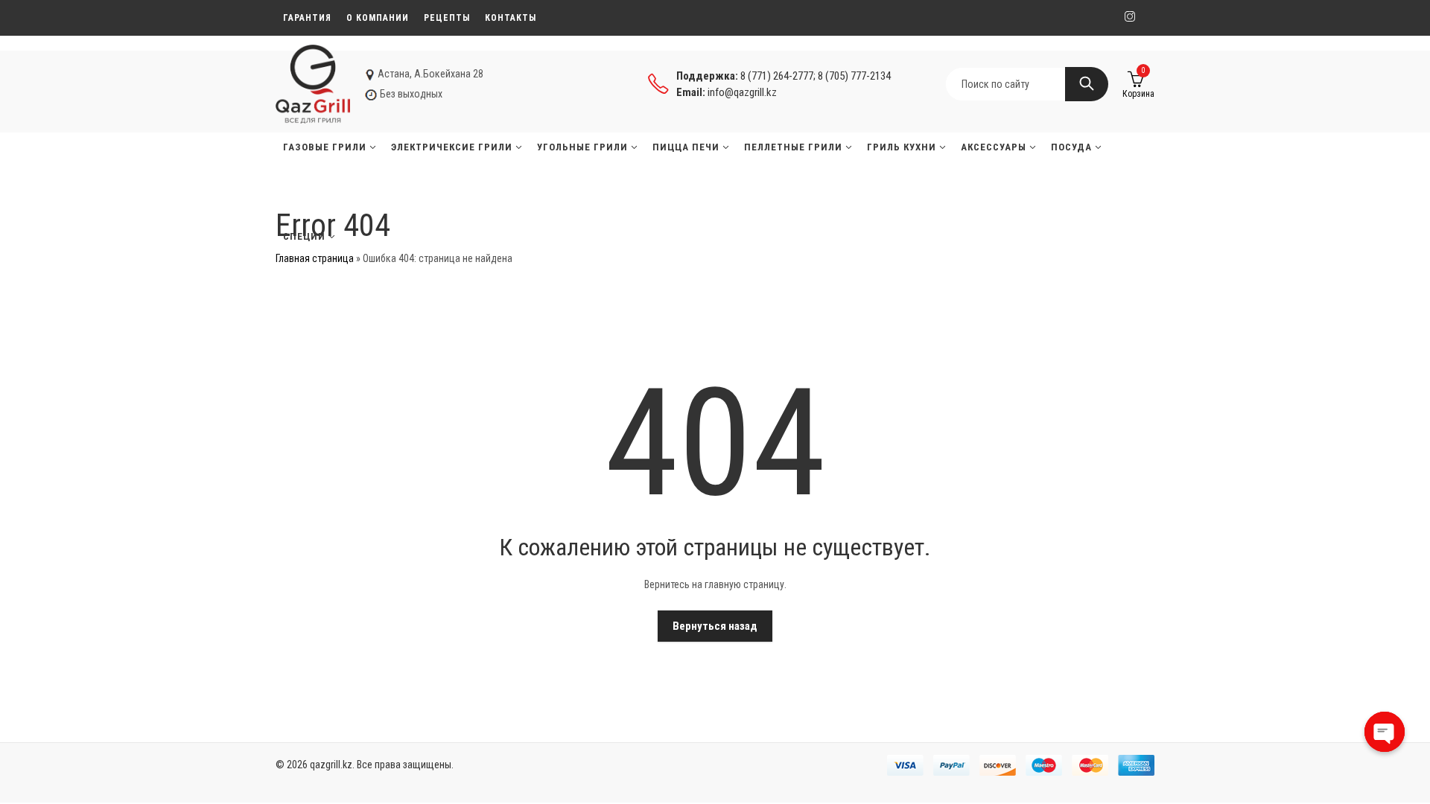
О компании (377, 18)
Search (1086, 84)
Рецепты (447, 18)
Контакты (510, 18)
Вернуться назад (715, 626)
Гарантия (307, 18)
